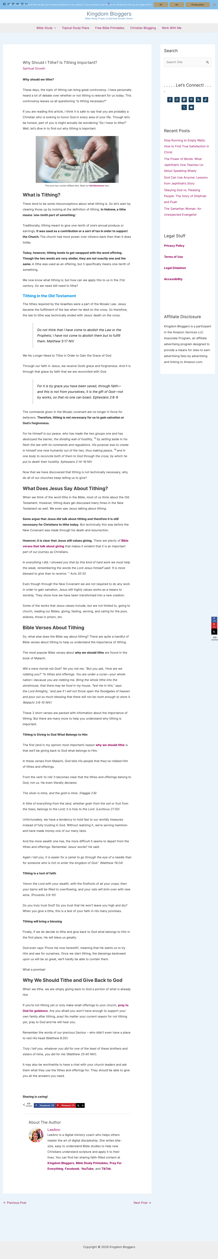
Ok (161, 4)
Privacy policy (197, 4)
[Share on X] (214, 631)
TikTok (106, 1168)
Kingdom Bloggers (109, 14)
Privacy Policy (174, 245)
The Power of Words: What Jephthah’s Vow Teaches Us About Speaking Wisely (183, 165)
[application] (54, 27)
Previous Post (14, 1202)
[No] (214, 4)
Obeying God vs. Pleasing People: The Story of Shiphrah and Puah (185, 196)
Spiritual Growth (34, 68)
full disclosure (96, 185)
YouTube (87, 1168)
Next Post (142, 1202)
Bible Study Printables (92, 1163)
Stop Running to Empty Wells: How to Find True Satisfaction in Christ (186, 146)
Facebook (72, 1168)
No (176, 4)
